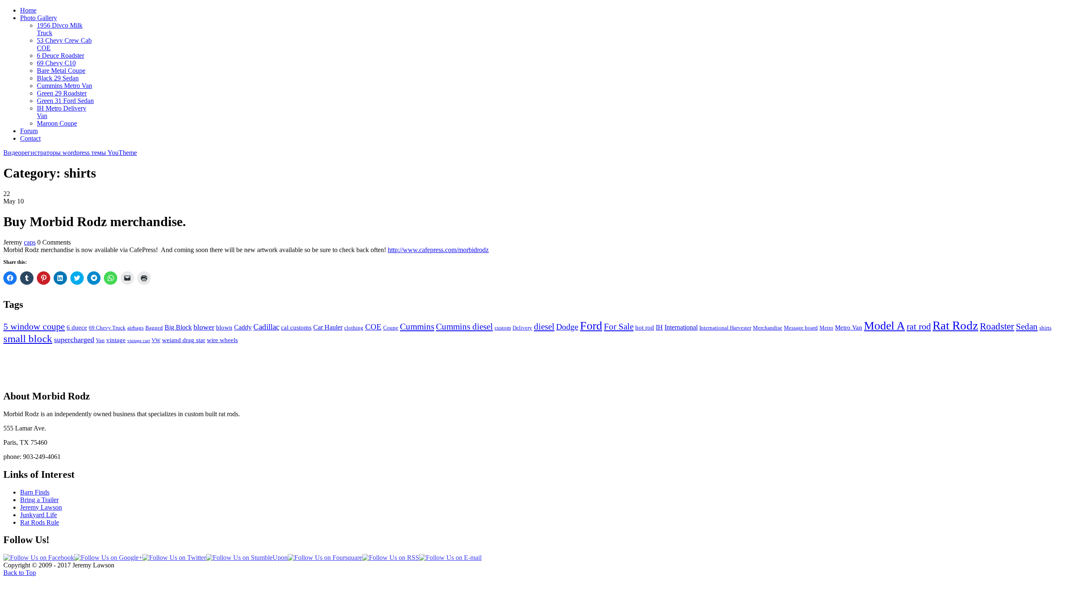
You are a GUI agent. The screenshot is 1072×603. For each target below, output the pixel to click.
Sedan (1027, 327)
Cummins (417, 327)
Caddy (243, 327)
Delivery (522, 328)
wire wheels (222, 340)
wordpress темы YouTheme (99, 152)
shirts (1045, 328)
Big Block (178, 327)
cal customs (296, 327)
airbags (135, 328)
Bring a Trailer (39, 499)
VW (156, 340)
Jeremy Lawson (41, 507)
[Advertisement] (536, 363)
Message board (801, 328)
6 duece (77, 327)
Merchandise (767, 328)
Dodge (567, 326)
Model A (884, 325)
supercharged (74, 339)
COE (373, 326)
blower (203, 327)
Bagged (154, 328)
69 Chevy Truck (107, 328)
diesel (544, 327)
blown (224, 327)
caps (30, 242)
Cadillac (266, 326)
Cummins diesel (464, 327)
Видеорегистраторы (32, 152)
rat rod (919, 326)
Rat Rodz (955, 325)
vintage (116, 340)
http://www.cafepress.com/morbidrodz (438, 249)
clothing (353, 328)
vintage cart (138, 340)
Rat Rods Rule (39, 522)
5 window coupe (34, 326)
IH (659, 327)
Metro (826, 328)
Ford (591, 325)
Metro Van (848, 327)
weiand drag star (183, 340)
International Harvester (725, 328)
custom (503, 328)
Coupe (390, 328)
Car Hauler (328, 327)
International (681, 327)
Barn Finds (34, 492)
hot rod (644, 327)
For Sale (619, 327)
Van (100, 340)
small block (27, 338)
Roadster (997, 326)
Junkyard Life (38, 514)
